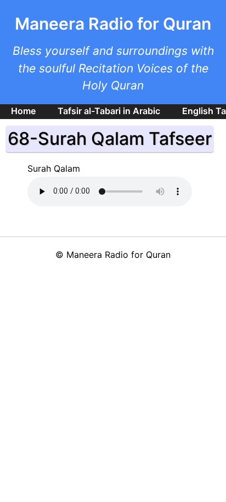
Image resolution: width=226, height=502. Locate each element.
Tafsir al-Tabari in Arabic (109, 110)
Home (23, 110)
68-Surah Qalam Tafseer (110, 138)
